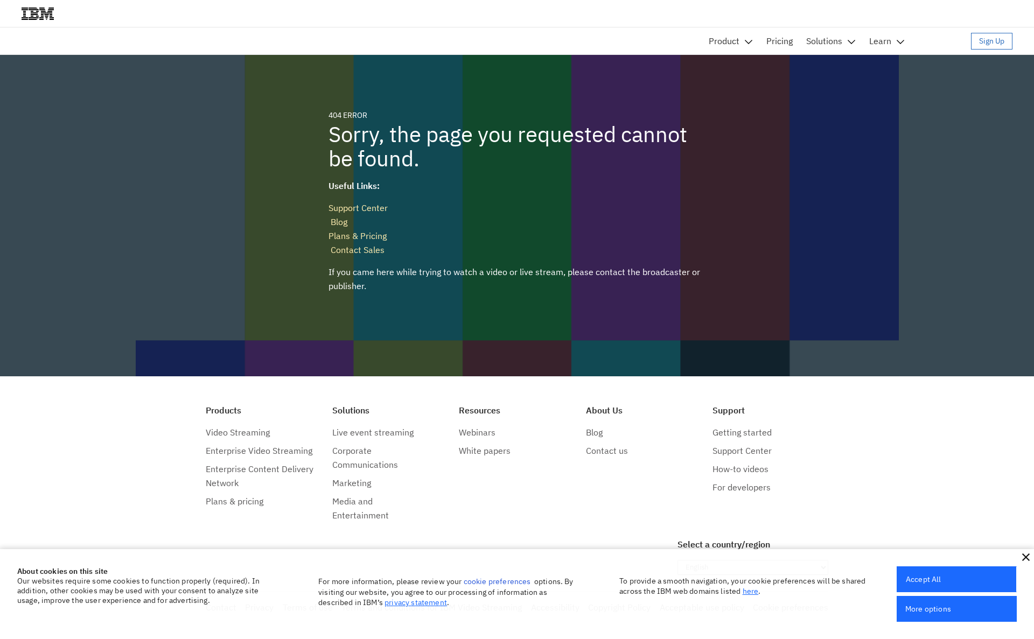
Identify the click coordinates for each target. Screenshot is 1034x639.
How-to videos (740, 469)
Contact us (607, 450)
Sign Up (991, 41)
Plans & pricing (234, 501)
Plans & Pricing (358, 235)
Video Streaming (238, 432)
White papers (485, 450)
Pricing (779, 41)
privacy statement (416, 602)
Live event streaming (373, 432)
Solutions (824, 41)
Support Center (358, 207)
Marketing (351, 483)
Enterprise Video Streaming (259, 450)
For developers (741, 487)
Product (724, 41)
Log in (943, 41)
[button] (1026, 557)
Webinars (477, 432)
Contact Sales (357, 249)
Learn (880, 41)
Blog (338, 221)
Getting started (742, 432)
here (751, 591)
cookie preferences (497, 581)
